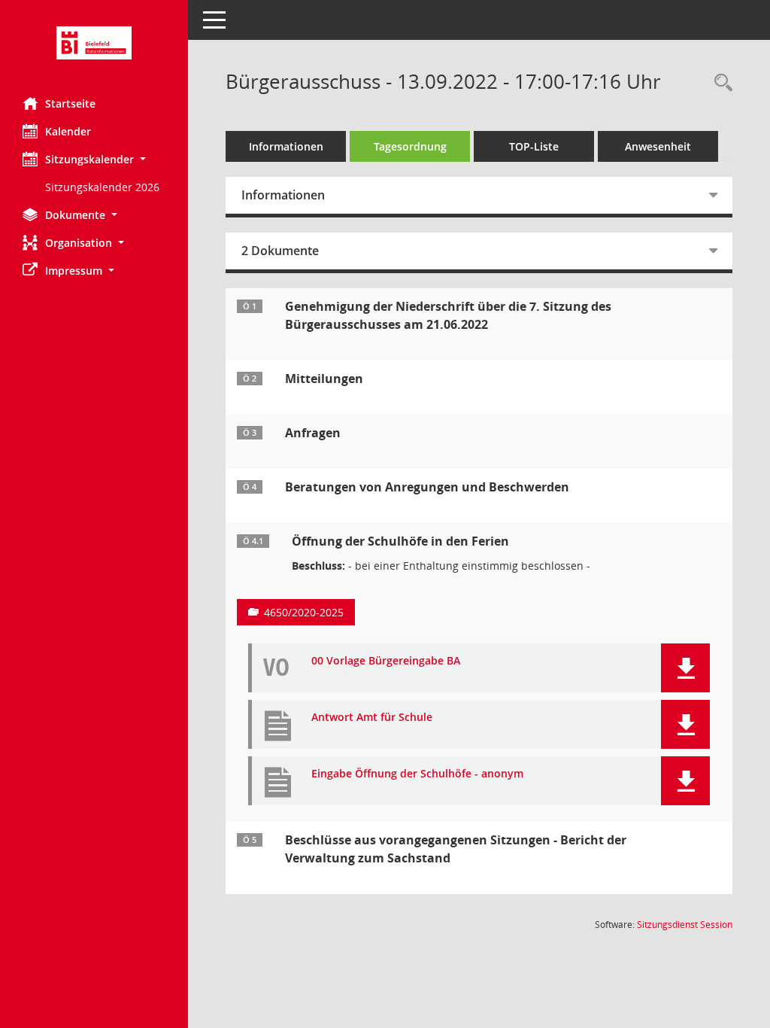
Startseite (70, 103)
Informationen (286, 146)
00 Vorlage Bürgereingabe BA (385, 661)
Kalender (68, 131)
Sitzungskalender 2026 (102, 187)
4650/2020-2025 (304, 612)
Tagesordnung (410, 146)
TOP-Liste (534, 146)
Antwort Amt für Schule (371, 717)
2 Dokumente (280, 250)
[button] (94, 159)
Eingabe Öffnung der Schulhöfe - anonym (417, 774)
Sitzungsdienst (684, 924)
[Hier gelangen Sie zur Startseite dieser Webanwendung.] (94, 42)
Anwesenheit (658, 146)
